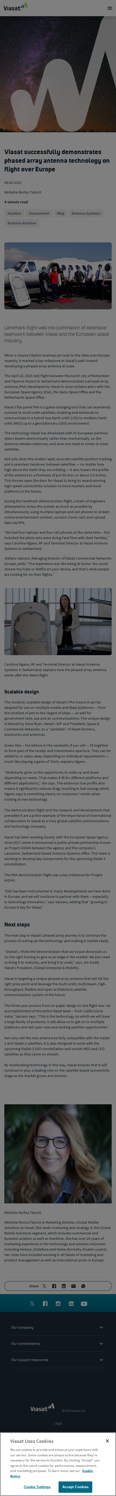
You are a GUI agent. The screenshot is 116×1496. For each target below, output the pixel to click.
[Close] (107, 1441)
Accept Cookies (75, 1487)
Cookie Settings (37, 1487)
